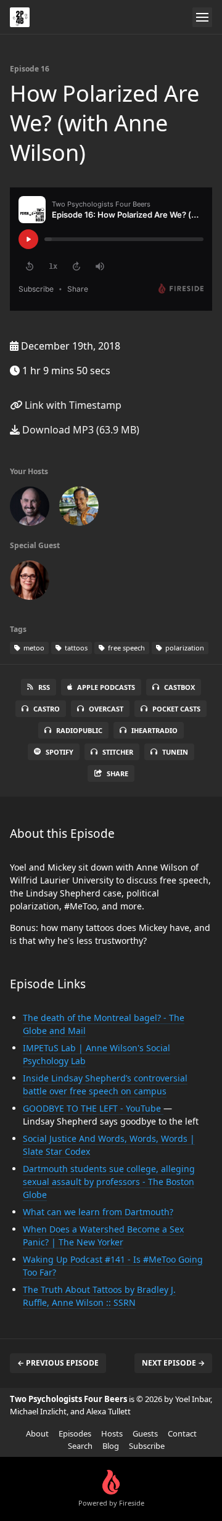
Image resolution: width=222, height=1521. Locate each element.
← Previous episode (58, 1363)
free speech (125, 647)
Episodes (75, 1433)
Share (117, 773)
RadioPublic (79, 730)
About (37, 1433)
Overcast (106, 708)
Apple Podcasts (106, 687)
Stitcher (117, 751)
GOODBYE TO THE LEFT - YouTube (93, 1108)
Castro (46, 708)
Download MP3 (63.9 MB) (79, 430)
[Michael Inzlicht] (79, 508)
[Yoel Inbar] (29, 508)
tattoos (75, 647)
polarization (183, 647)
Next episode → (173, 1363)
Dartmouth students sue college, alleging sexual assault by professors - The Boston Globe (109, 1181)
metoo (33, 647)
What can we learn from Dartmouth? (98, 1212)
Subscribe (147, 1445)
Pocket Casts (176, 708)
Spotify (59, 751)
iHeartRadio (154, 730)
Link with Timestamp (71, 405)
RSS (44, 687)
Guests (145, 1433)
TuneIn (175, 751)
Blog (110, 1445)
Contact (182, 1433)
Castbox (179, 687)
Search (80, 1445)
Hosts (112, 1433)
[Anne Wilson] (29, 582)
